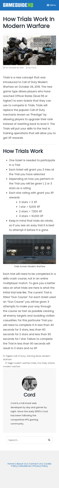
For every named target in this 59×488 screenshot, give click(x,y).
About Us (21, 463)
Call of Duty (19, 356)
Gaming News (34, 356)
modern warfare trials (24, 363)
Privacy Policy (40, 465)
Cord (29, 394)
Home (11, 463)
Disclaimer (25, 465)
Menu (53, 5)
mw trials (42, 363)
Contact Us (35, 463)
